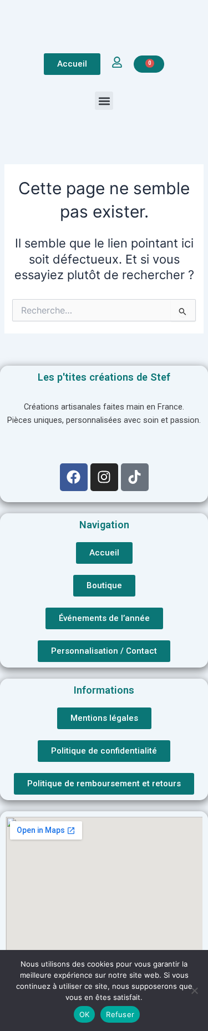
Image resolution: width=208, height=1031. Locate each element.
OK (84, 1014)
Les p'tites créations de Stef (104, 377)
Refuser (120, 1014)
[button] (104, 101)
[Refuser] (194, 990)
